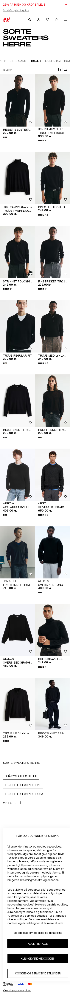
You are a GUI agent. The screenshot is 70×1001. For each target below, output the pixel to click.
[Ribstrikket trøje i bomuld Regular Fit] (17, 400)
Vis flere (10, 802)
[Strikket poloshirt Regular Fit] (17, 252)
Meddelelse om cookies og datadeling (37, 932)
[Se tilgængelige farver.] (5, 137)
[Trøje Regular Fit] (17, 326)
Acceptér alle (38, 943)
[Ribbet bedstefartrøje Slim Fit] (17, 100)
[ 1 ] (60, 69)
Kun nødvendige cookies (38, 958)
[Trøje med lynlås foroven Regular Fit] (17, 704)
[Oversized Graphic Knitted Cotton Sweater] (17, 630)
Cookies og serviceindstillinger (38, 973)
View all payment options (17, 990)
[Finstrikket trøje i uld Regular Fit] (17, 552)
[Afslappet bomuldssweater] (17, 475)
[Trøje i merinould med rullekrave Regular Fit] (17, 178)
